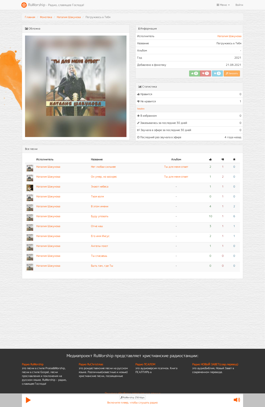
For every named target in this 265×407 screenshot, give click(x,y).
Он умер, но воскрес (104, 176)
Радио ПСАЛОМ (145, 364)
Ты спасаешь (99, 256)
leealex (141, 108)
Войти (239, 5)
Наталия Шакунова (69, 17)
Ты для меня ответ (176, 166)
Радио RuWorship (32, 364)
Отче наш (97, 226)
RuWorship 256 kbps (133, 397)
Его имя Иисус (100, 236)
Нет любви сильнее (103, 166)
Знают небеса (99, 186)
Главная (30, 17)
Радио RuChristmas (91, 364)
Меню (223, 5)
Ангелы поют (99, 246)
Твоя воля (97, 196)
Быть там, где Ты (102, 265)
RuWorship (55, 4)
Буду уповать (99, 216)
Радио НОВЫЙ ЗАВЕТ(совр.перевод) (215, 364)
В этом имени (99, 206)
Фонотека (46, 17)
